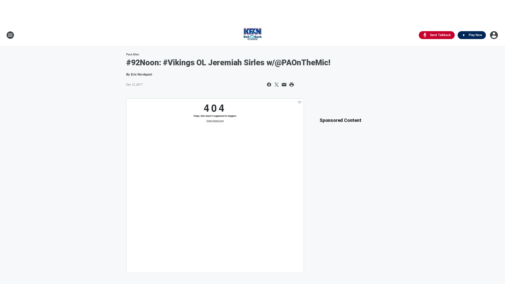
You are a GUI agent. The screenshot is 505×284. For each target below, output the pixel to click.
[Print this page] (291, 84)
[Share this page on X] (276, 84)
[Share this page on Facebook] (269, 84)
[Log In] (494, 35)
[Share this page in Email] (284, 84)
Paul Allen (132, 54)
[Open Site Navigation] (10, 35)
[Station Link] (252, 35)
